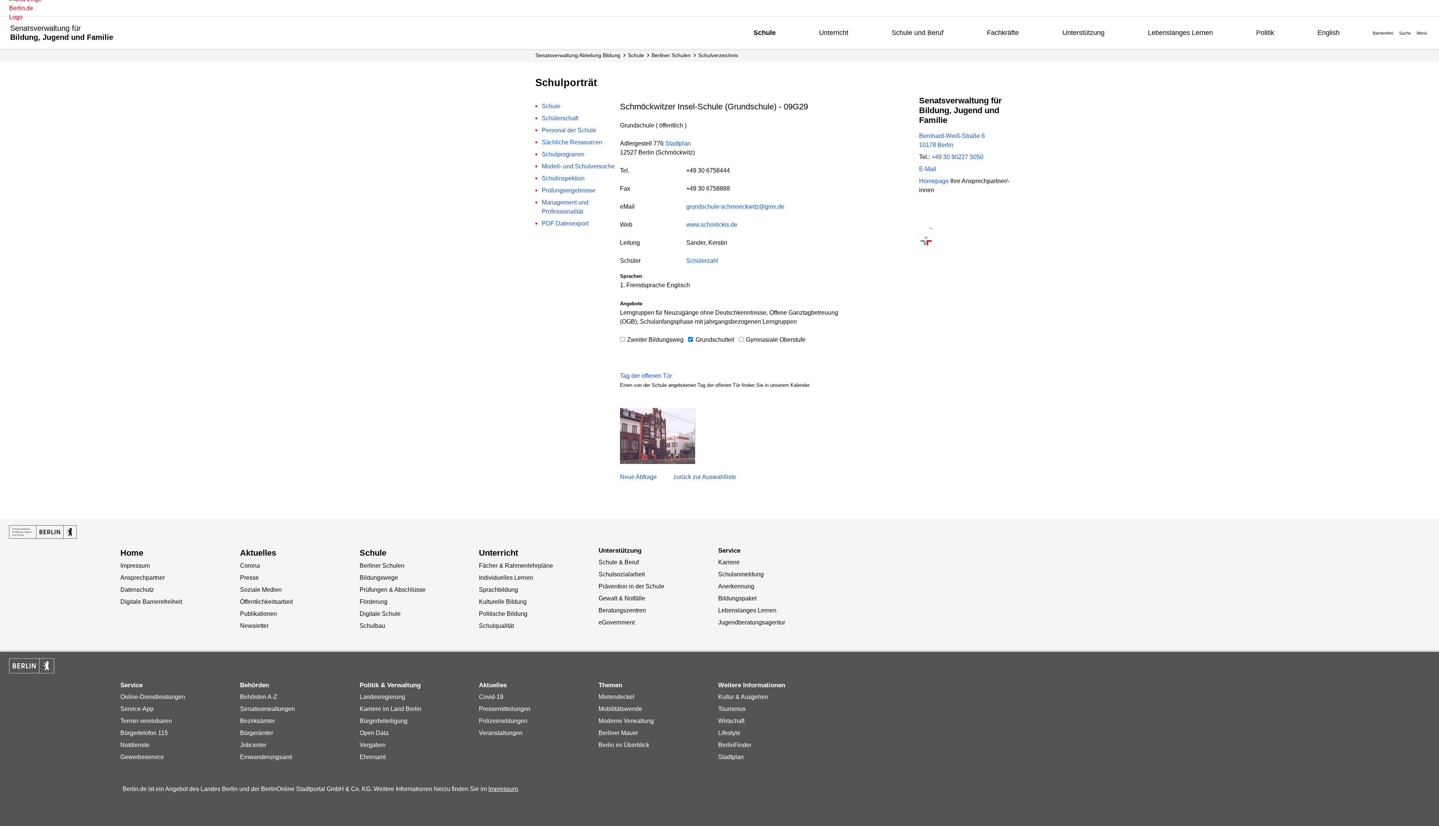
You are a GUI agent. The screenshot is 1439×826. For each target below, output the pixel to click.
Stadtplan (678, 143)
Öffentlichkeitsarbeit (266, 602)
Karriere (729, 562)
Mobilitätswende (620, 709)
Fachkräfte (1003, 32)
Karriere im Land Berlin (390, 709)
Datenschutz (137, 590)
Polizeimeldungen (503, 721)
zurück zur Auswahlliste (704, 477)
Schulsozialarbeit (622, 574)
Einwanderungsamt (266, 757)
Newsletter (254, 626)
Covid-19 (491, 697)
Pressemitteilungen (504, 709)
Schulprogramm (563, 154)
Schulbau (372, 626)
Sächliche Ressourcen (572, 142)
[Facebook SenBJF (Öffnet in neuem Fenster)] (953, 226)
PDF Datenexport (565, 223)
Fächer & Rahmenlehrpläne (516, 565)
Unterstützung (1083, 32)
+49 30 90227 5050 (957, 157)
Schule (765, 32)
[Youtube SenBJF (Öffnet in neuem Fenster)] (966, 226)
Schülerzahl (702, 261)
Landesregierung (382, 697)
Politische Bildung (503, 614)
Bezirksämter (257, 721)
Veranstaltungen (501, 733)
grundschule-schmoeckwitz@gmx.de (735, 206)
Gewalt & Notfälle (622, 598)
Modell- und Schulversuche (578, 166)
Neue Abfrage (638, 477)
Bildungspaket (737, 598)
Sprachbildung (498, 590)
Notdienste (134, 745)
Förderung (373, 602)
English (1328, 32)
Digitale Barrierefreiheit (151, 602)
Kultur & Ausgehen (743, 697)
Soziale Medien (261, 590)
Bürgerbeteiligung (383, 721)
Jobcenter (253, 745)
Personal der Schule (569, 130)
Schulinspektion (563, 178)
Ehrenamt (373, 757)
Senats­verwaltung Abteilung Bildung (577, 55)
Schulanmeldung (741, 574)
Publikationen (258, 614)
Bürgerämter (256, 733)
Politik (1265, 32)
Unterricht (833, 32)
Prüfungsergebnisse (569, 190)
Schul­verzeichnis (718, 55)
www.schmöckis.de (711, 224)
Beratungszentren (622, 610)
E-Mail (927, 169)
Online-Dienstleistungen (152, 697)
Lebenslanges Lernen (1180, 32)
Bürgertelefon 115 (144, 733)
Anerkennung (736, 586)
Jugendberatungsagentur (751, 622)
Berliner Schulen (671, 55)
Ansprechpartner (142, 577)
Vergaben (373, 745)
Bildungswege (379, 577)
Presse (249, 577)
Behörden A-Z (258, 697)
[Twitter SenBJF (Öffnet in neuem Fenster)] (926, 226)
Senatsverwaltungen (267, 709)
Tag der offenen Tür (646, 376)
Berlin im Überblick (624, 745)
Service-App (136, 709)
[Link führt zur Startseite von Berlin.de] (31, 665)
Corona (250, 565)
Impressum (135, 565)
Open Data (374, 733)
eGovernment (617, 622)
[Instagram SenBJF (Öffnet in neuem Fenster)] (940, 226)
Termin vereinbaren (146, 721)
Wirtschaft (731, 721)
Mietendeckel (616, 697)
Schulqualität (496, 626)
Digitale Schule (380, 614)
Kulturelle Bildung (503, 602)
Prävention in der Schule (631, 586)
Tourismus (732, 709)
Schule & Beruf (619, 562)
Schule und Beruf (918, 32)
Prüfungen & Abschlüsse (392, 590)
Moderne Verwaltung (626, 721)
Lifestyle (729, 733)
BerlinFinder (734, 745)
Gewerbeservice (142, 757)
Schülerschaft (560, 118)
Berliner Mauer (618, 733)
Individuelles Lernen (506, 577)
